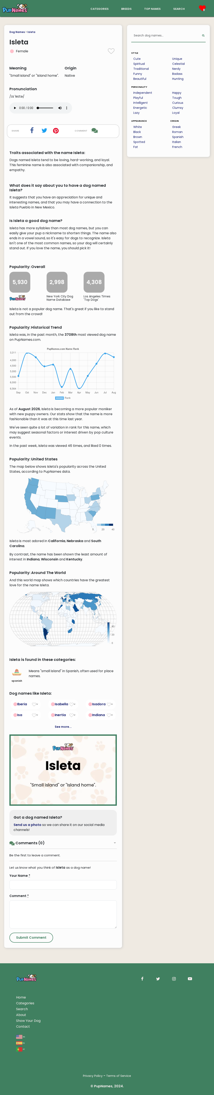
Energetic (140, 108)
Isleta (31, 32)
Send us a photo (27, 824)
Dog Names (17, 32)
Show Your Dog (28, 1020)
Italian (176, 142)
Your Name (19, 875)
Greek (176, 127)
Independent (142, 93)
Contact (23, 1026)
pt (23, 1049)
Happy (176, 93)
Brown (137, 137)
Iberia (22, 704)
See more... (63, 727)
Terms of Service (118, 1076)
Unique (177, 59)
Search (22, 1009)
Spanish (177, 137)
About (21, 1014)
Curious (177, 103)
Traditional (141, 69)
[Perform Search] (203, 35)
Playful (138, 98)
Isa (19, 715)
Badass (177, 74)
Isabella (61, 704)
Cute (137, 59)
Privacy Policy (93, 1076)
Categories (25, 1003)
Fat (135, 147)
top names (152, 8)
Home (21, 997)
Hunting (177, 79)
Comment (19, 896)
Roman (177, 132)
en (23, 1036)
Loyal (176, 113)
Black (137, 132)
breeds (126, 8)
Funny (137, 74)
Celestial (178, 64)
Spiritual (139, 64)
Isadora (99, 704)
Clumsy (177, 108)
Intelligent (140, 103)
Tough (177, 98)
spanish (16, 681)
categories (99, 8)
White (137, 127)
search (179, 8)
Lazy (136, 113)
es (23, 1043)
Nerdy (176, 69)
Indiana (98, 715)
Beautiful (139, 79)
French (177, 147)
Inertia (60, 715)
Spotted (139, 142)
